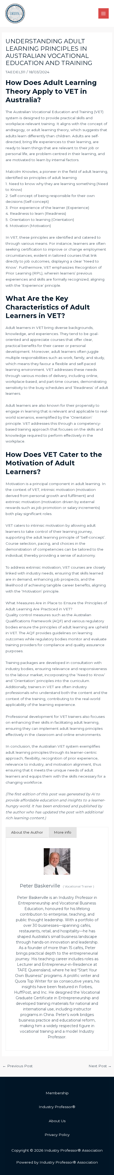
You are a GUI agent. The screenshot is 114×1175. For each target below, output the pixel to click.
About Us (57, 1121)
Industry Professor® (57, 1107)
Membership (57, 1093)
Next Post (100, 1066)
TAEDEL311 (15, 72)
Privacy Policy (57, 1135)
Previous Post (17, 1066)
